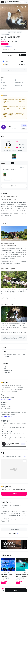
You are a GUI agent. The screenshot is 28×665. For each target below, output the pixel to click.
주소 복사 (24, 456)
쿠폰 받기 (23, 55)
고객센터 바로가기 (15, 529)
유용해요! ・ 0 (8, 179)
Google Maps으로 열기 (6, 399)
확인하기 (15, 494)
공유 (22, 6)
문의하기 (23, 128)
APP (21, 2)
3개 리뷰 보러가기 (14, 186)
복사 (17, 533)
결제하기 (16, 590)
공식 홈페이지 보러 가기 (7, 416)
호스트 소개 (24, 125)
